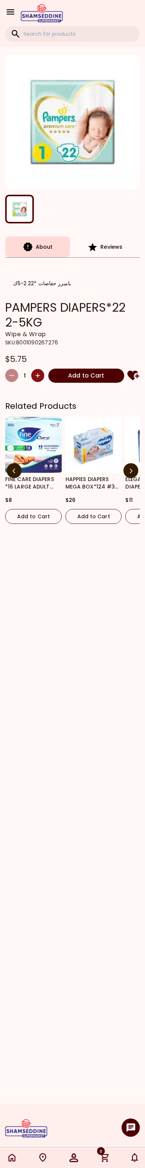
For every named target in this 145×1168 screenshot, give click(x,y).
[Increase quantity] (37, 375)
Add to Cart (86, 375)
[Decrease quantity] (11, 375)
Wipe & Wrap (25, 334)
